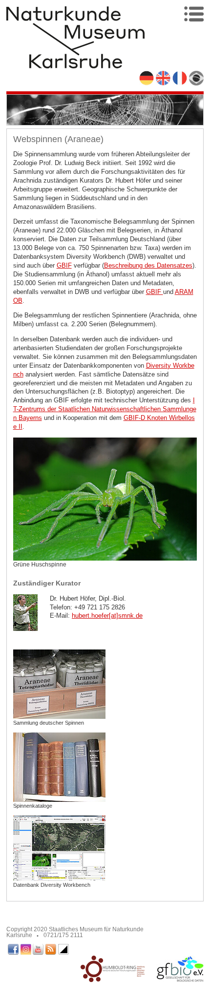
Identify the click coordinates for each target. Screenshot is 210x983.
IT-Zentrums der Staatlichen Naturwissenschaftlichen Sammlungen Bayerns (104, 409)
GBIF (64, 265)
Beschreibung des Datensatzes (148, 265)
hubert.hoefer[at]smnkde (107, 615)
